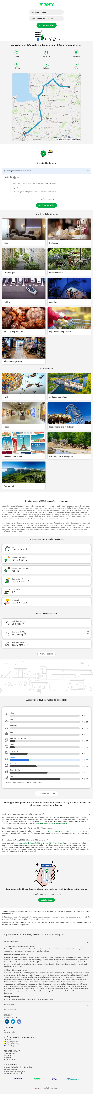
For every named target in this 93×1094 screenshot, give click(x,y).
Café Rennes (83, 984)
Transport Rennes (66, 975)
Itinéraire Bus (19, 951)
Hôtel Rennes (8, 973)
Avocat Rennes (46, 982)
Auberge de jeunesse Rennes (53, 977)
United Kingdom (11, 1046)
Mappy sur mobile (9, 1032)
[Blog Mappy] (19, 1021)
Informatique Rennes (59, 982)
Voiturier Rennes (37, 977)
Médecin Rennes (23, 982)
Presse (6, 1059)
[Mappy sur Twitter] (13, 1021)
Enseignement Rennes (71, 984)
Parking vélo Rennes (10, 982)
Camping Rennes (69, 977)
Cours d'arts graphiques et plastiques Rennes (24, 991)
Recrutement (8, 1055)
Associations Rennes (78, 979)
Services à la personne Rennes (77, 986)
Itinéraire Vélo (27, 949)
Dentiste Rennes (58, 984)
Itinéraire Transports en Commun (44, 949)
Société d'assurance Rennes (37, 975)
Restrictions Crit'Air (29, 999)
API (5, 1030)
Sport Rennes (56, 979)
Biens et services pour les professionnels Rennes (34, 979)
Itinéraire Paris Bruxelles (19, 964)
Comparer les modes (46, 793)
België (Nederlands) (12, 1044)
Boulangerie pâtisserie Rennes (13, 988)
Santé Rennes (66, 979)
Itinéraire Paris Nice (65, 960)
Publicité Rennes (22, 984)
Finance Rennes (43, 986)
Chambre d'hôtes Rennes (12, 977)
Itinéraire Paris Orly (35, 960)
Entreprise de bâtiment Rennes (59, 973)
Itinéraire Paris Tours (30, 962)
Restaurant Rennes (20, 973)
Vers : (42, 19)
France (8, 1040)
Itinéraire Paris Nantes (80, 960)
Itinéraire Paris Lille (21, 960)
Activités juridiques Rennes (48, 991)
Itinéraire (7, 949)
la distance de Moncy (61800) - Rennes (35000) (50, 823)
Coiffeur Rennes (22, 975)
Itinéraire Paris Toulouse (50, 960)
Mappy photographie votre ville (13, 1073)
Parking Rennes (26, 977)
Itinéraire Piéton (16, 949)
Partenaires (13, 1059)
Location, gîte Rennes (80, 975)
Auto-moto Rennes (9, 975)
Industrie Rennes (75, 988)
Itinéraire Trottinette (42, 951)
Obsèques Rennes (53, 975)
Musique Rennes (35, 982)
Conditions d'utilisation (11, 1067)
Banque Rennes (29, 988)
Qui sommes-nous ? (10, 1053)
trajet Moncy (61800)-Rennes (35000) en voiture (60, 831)
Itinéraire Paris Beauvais (36, 964)
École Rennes (33, 984)
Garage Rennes (32, 973)
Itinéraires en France (26, 957)
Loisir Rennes (40, 988)
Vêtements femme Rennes (29, 986)
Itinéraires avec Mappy (11, 957)
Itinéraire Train (61, 949)
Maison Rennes (43, 973)
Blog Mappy (7, 1057)
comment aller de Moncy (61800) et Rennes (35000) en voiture (39, 843)
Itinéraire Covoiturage (74, 949)
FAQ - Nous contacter (10, 1069)
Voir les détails (46, 654)
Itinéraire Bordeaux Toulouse (13, 962)
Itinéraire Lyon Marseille (68, 964)
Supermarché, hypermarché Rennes (57, 988)
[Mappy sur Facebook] (7, 1021)
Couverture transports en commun (14, 1071)
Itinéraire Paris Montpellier (46, 962)
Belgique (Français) (12, 1042)
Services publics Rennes (11, 986)
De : (39, 12)
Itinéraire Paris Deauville (56, 957)
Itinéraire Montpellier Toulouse (66, 962)
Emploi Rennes (71, 982)
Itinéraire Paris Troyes (15, 966)
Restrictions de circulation (45, 999)
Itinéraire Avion (29, 951)
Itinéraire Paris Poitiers (52, 964)
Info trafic (7, 999)
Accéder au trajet (46, 205)
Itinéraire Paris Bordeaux (73, 957)
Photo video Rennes (45, 984)
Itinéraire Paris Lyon (40, 957)
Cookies (29, 1067)
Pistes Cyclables (17, 999)
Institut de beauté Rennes (58, 986)
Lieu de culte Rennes (65, 991)
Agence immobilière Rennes (79, 973)
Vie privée (22, 1067)
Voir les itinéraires (46, 25)
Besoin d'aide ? (11, 1010)
